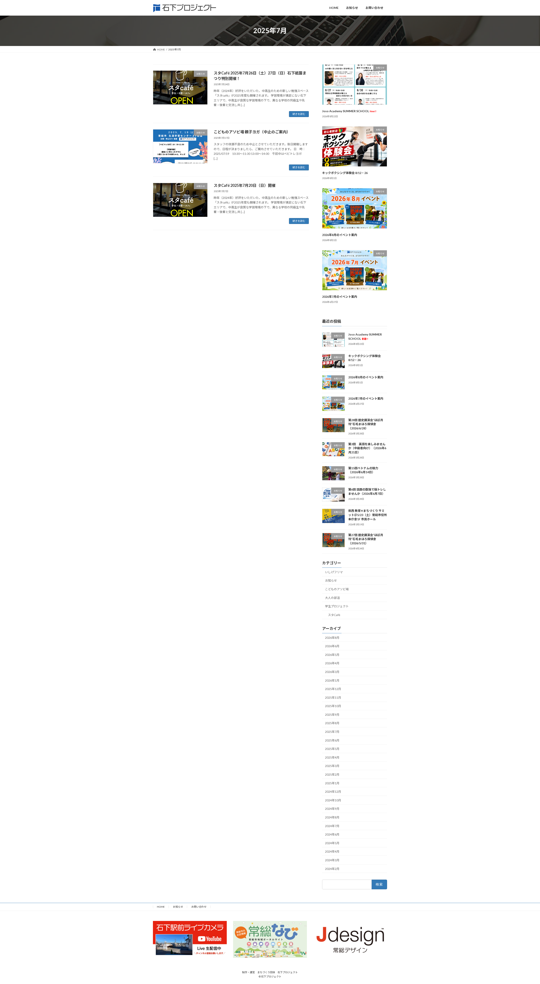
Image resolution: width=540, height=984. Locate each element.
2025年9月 (332, 714)
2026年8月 (332, 637)
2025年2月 (332, 774)
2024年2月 (332, 868)
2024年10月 (333, 800)
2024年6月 (332, 834)
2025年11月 (333, 697)
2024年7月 (332, 826)
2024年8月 (332, 817)
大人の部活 (332, 597)
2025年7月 (332, 731)
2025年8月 (332, 723)
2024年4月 (332, 851)
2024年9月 (332, 808)
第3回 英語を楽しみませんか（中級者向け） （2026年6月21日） (367, 448)
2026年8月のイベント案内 (339, 234)
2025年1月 (332, 783)
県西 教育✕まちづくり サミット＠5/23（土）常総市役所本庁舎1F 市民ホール (367, 515)
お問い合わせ (199, 906)
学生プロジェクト (337, 606)
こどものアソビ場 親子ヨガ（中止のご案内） (252, 131)
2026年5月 (332, 654)
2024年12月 (333, 791)
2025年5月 (332, 749)
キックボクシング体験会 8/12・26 (345, 173)
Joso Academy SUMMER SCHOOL (349, 111)
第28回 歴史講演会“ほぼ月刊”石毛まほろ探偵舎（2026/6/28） (365, 424)
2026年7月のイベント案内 (339, 296)
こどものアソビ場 (337, 589)
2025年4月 (332, 757)
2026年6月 (332, 646)
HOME (161, 906)
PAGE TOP (524, 950)
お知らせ (331, 580)
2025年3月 (332, 766)
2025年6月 (332, 740)
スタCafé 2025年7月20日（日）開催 (244, 185)
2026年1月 (332, 680)
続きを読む (299, 114)
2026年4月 (332, 663)
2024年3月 (332, 860)
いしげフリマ (334, 572)
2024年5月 (332, 843)
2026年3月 (332, 672)
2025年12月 (333, 689)
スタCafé (334, 614)
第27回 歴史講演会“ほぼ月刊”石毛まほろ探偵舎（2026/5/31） (365, 539)
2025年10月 (333, 706)
